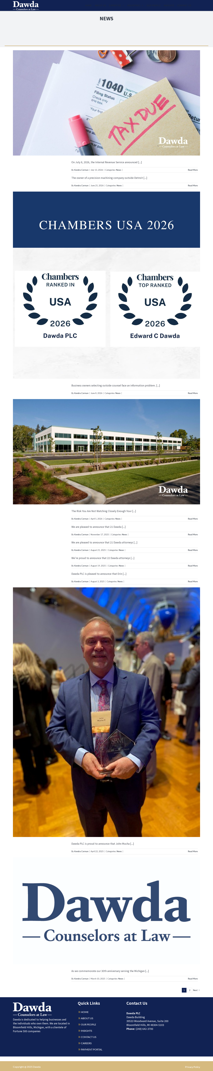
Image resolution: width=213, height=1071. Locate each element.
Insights (169, 5)
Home (88, 5)
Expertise (115, 5)
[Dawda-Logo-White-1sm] (32, 1003)
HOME (85, 1011)
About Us (100, 5)
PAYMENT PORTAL (91, 1049)
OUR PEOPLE (88, 1024)
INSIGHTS (86, 1030)
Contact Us (184, 5)
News (118, 170)
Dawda (37, 1066)
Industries (133, 5)
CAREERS (86, 1043)
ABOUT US (87, 1018)
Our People (154, 5)
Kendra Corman (81, 170)
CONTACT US (88, 1036)
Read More (193, 170)
